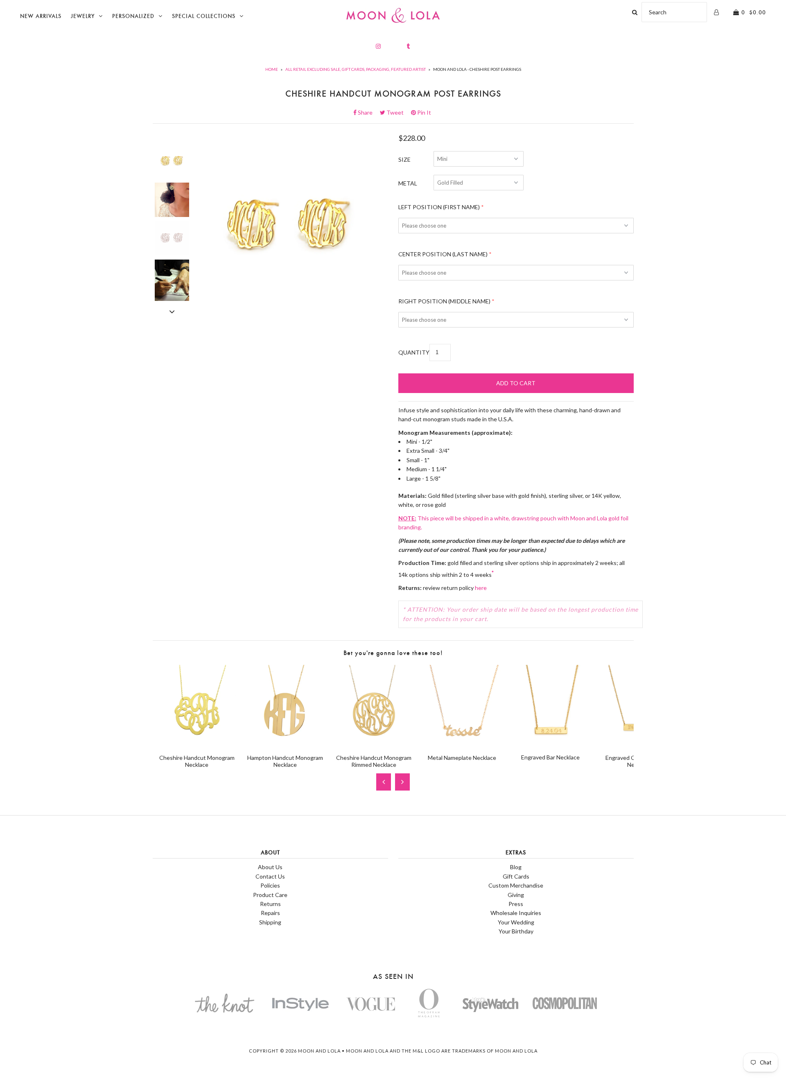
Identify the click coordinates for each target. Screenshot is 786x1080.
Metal (407, 183)
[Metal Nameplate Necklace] (462, 742)
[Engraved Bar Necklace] (550, 742)
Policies (270, 885)
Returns (270, 903)
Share (368, 112)
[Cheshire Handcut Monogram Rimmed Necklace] (374, 742)
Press (515, 903)
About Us (270, 866)
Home (271, 69)
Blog (516, 866)
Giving (516, 894)
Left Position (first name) (439, 206)
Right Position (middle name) (444, 301)
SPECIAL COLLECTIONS (203, 16)
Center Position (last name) (443, 254)
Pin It (423, 112)
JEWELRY (83, 16)
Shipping (270, 922)
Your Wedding (516, 922)
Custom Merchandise (515, 885)
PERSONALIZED (133, 16)
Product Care (270, 894)
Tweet (397, 112)
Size (404, 159)
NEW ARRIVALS (40, 16)
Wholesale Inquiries (515, 912)
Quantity (413, 352)
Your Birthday (516, 931)
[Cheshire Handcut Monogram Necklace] (197, 742)
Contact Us (270, 876)
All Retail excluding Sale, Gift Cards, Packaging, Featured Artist (355, 69)
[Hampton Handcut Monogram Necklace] (285, 742)
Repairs (270, 912)
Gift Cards (516, 876)
